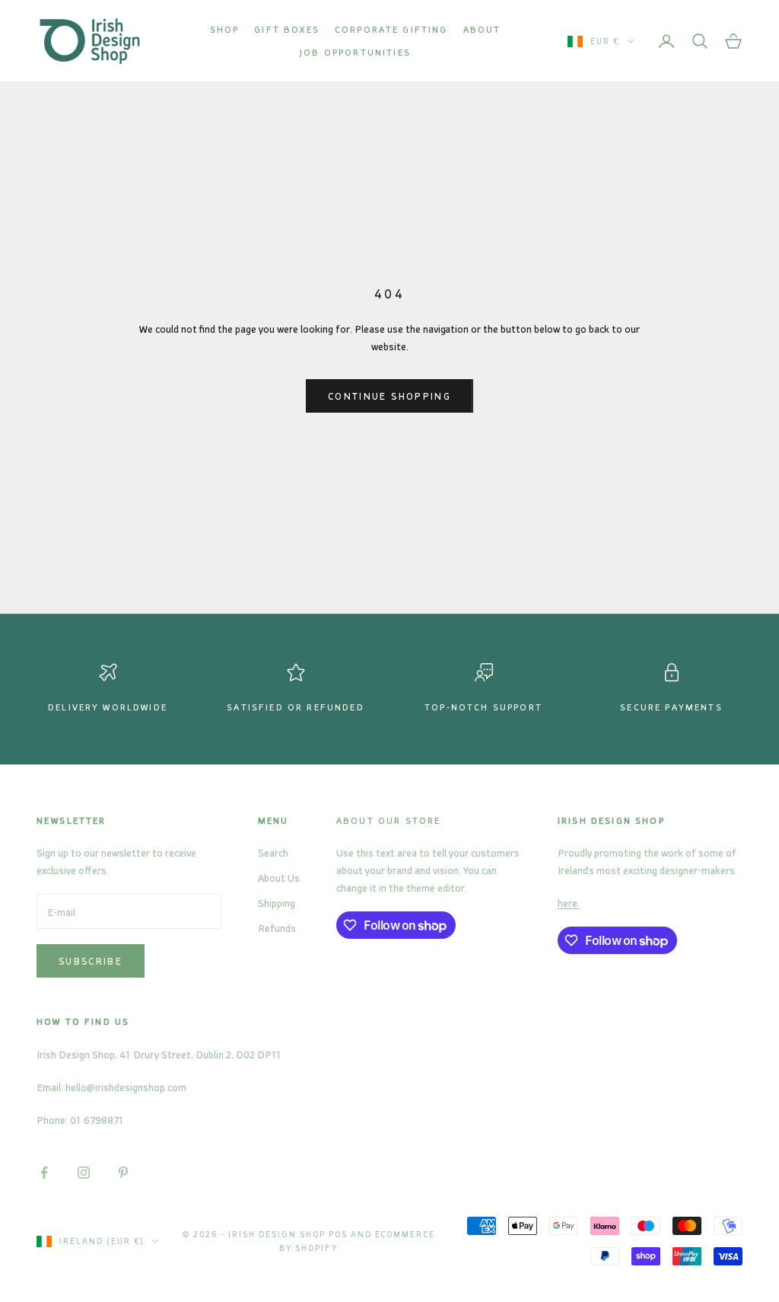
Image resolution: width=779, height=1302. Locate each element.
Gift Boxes (287, 29)
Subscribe (90, 961)
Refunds (277, 927)
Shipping (276, 902)
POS (338, 1234)
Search (273, 852)
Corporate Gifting (391, 29)
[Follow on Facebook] (44, 1172)
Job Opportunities (355, 52)
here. (569, 902)
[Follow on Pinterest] (123, 1172)
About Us (279, 877)
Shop (225, 29)
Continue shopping (389, 396)
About (482, 29)
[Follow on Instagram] (83, 1172)
